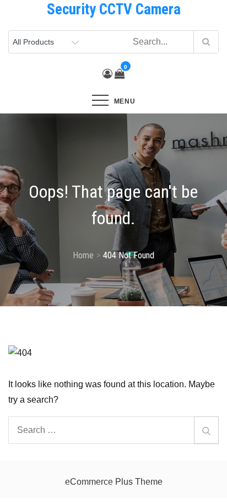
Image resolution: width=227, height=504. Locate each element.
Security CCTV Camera (114, 9)
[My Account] (107, 73)
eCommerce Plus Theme (114, 481)
